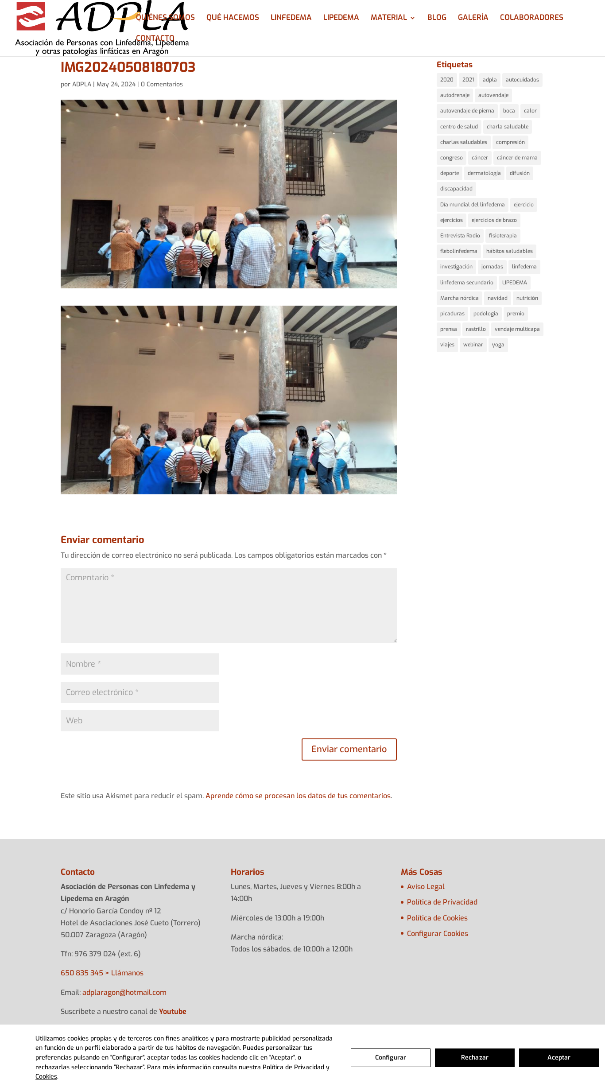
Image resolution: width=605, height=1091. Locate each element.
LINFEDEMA (291, 19)
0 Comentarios (162, 84)
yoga (498, 344)
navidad (498, 298)
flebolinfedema (458, 251)
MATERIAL (389, 19)
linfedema (524, 266)
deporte (449, 173)
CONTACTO (155, 39)
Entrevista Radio (460, 235)
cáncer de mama (517, 157)
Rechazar (475, 1057)
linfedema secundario (466, 282)
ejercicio (524, 204)
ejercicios (451, 220)
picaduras (452, 313)
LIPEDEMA (341, 19)
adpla (490, 79)
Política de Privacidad (442, 902)
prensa (448, 329)
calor (530, 110)
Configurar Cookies (437, 933)
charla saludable (507, 126)
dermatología (484, 173)
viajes (447, 344)
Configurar (390, 1057)
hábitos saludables (509, 251)
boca (509, 110)
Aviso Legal (426, 886)
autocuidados (522, 79)
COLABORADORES (531, 19)
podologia (485, 313)
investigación (456, 266)
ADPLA (81, 84)
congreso (451, 157)
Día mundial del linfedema (472, 204)
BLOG (436, 19)
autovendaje (493, 95)
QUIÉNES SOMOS (165, 19)
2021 (468, 79)
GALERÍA (473, 19)
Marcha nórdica (459, 298)
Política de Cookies (437, 918)
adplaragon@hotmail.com (124, 992)
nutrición (527, 298)
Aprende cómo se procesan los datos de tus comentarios (298, 795)
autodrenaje (454, 95)
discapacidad (456, 188)
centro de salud (459, 126)
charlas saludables (463, 142)
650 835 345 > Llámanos (102, 973)
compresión (510, 142)
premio (515, 313)
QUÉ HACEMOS (232, 19)
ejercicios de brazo (494, 220)
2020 (447, 79)
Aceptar (559, 1057)
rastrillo (476, 329)
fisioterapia (503, 235)
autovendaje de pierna (467, 110)
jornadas (492, 266)
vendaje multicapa (517, 329)
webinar (473, 344)
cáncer (480, 157)
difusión (520, 173)
